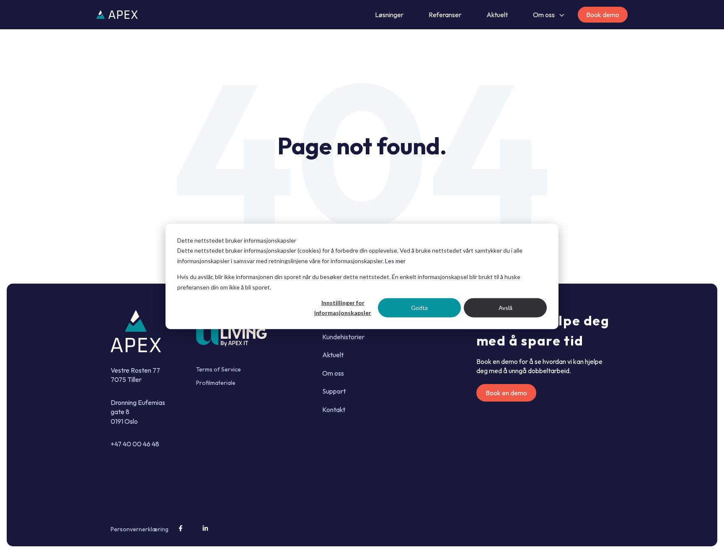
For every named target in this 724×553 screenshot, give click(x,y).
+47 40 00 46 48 (135, 444)
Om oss (544, 14)
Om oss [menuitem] (333, 373)
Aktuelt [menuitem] (333, 355)
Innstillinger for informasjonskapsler (342, 308)
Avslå (505, 307)
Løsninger (389, 14)
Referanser (445, 14)
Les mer (395, 260)
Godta (419, 307)
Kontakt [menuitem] (333, 409)
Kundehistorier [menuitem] (343, 337)
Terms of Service (218, 369)
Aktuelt (497, 14)
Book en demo (506, 393)
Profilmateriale (215, 383)
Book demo (602, 14)
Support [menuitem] (334, 391)
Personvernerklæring (139, 529)
